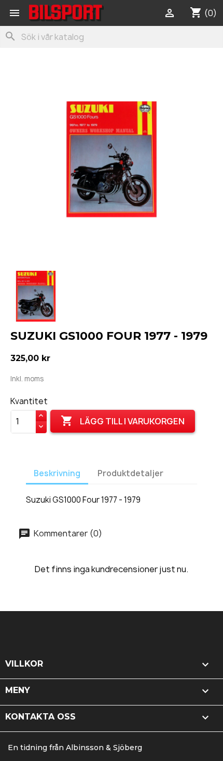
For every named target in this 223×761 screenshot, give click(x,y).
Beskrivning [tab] (57, 473)
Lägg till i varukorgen (123, 420)
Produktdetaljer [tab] (130, 473)
